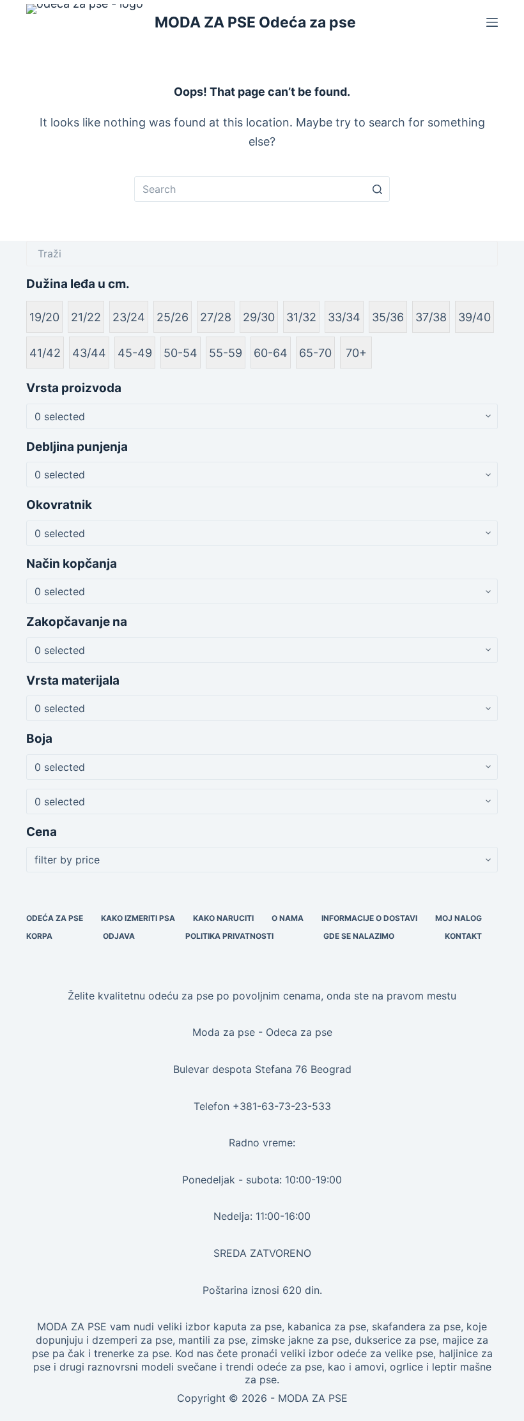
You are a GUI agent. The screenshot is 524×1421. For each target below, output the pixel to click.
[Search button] (377, 189)
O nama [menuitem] (288, 918)
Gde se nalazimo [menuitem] (358, 936)
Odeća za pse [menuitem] (54, 918)
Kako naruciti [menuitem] (223, 918)
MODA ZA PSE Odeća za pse (255, 22)
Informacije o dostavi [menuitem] (369, 918)
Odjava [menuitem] (119, 936)
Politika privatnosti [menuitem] (229, 936)
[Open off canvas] (492, 22)
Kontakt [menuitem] (463, 936)
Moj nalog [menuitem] (458, 918)
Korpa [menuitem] (39, 936)
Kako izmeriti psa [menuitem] (138, 918)
